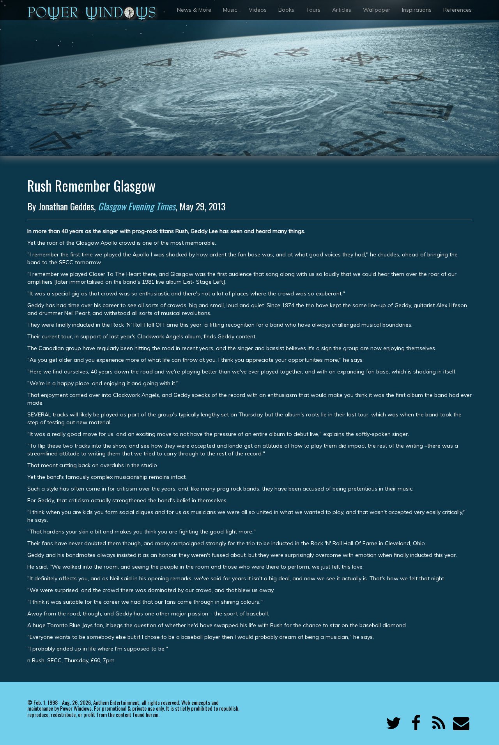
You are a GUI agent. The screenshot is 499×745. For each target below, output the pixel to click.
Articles (341, 9)
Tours (313, 9)
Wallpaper (376, 9)
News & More (194, 9)
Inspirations (417, 9)
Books (286, 9)
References (457, 9)
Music (230, 9)
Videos (258, 9)
